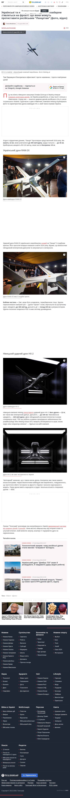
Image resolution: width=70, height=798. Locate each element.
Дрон (4, 688)
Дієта (22, 684)
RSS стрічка (53, 785)
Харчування (24, 681)
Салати (22, 762)
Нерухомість (41, 645)
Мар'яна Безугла (43, 735)
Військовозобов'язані (27, 721)
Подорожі (58, 688)
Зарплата (23, 637)
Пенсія (4, 745)
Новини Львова (8, 649)
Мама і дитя (24, 678)
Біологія (5, 684)
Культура (58, 691)
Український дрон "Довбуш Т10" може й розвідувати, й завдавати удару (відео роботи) (43, 564)
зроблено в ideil (63, 790)
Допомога (23, 659)
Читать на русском (8, 28)
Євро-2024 (58, 649)
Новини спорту (60, 633)
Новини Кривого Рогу (8, 657)
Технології (6, 678)
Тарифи (40, 648)
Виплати (23, 643)
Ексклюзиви (62, 6)
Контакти (52, 783)
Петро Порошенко (43, 732)
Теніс (56, 643)
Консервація (24, 752)
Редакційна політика (44, 780)
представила (29, 412)
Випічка (22, 749)
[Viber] (48, 2)
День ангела (59, 724)
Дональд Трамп (42, 716)
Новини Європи (42, 678)
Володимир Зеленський (41, 712)
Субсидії (23, 646)
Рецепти (22, 745)
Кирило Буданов (42, 729)
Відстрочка (24, 718)
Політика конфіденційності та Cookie (22, 780)
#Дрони (14, 596)
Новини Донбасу (8, 661)
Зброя (5, 721)
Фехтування (59, 653)
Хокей (57, 646)
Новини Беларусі (43, 694)
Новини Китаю (42, 691)
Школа (22, 653)
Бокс (56, 640)
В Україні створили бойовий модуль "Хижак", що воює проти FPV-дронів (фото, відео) (42, 581)
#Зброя (8, 596)
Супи (22, 756)
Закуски (22, 765)
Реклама (30, 783)
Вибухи (5, 714)
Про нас (4, 780)
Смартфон (6, 691)
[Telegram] (51, 2)
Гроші (39, 639)
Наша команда (6, 785)
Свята (56, 707)
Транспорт (41, 642)
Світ (38, 674)
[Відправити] (23, 2)
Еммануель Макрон (44, 723)
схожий (44, 243)
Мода (56, 684)
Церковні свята (60, 711)
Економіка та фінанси (42, 634)
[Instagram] (59, 2)
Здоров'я (23, 674)
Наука (4, 674)
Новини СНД (41, 688)
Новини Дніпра (8, 643)
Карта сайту (18, 785)
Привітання (59, 700)
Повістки (23, 711)
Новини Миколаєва (9, 667)
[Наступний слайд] (68, 6)
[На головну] (35, 2)
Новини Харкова (8, 640)
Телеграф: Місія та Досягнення (35, 785)
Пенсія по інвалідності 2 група (9, 753)
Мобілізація (24, 707)
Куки (37, 11)
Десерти (23, 759)
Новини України (26, 543)
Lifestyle (57, 674)
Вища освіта (24, 656)
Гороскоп (58, 678)
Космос (5, 681)
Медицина (23, 649)
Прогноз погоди (25, 662)
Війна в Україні (8, 707)
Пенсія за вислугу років (9, 766)
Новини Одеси (8, 646)
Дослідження (24, 691)
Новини (4, 633)
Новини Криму (8, 664)
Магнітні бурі (59, 697)
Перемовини (7, 718)
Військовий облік (25, 724)
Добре (44, 11)
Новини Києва (7, 637)
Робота (22, 640)
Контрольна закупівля (46, 6)
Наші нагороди (41, 783)
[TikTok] (62, 2)
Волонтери (6, 724)
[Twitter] (57, 2)
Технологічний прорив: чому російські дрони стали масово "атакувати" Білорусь (42, 547)
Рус (67, 2)
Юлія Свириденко (43, 739)
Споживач (58, 681)
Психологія (24, 688)
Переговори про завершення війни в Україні (18, 6)
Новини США (41, 681)
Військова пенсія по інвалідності (9, 758)
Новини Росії (41, 684)
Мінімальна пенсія (9, 762)
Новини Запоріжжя (9, 653)
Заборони (58, 721)
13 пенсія (6, 749)
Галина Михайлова (11, 23)
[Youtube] (54, 2)
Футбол (57, 637)
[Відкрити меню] (2, 2)
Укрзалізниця (41, 655)
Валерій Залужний (43, 726)
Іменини (57, 727)
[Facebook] (45, 2)
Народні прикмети (61, 714)
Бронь (22, 714)
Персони (40, 707)
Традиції (57, 718)
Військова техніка (9, 727)
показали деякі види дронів (18, 97)
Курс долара (41, 651)
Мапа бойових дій (9, 711)
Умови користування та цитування (13, 783)
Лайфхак (58, 694)
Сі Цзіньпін (41, 719)
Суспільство (24, 633)
